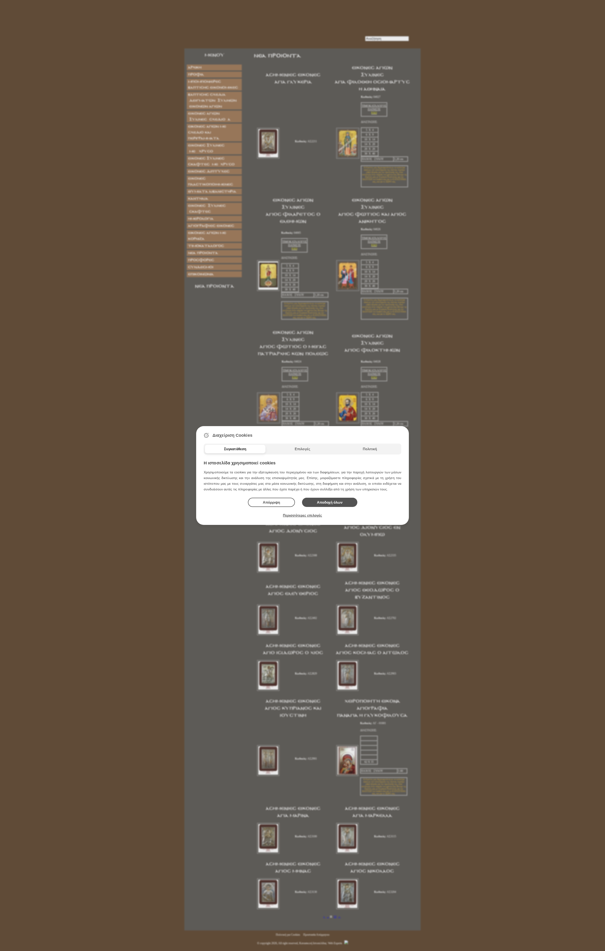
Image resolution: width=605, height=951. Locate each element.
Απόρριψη (271, 502)
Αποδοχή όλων (329, 502)
